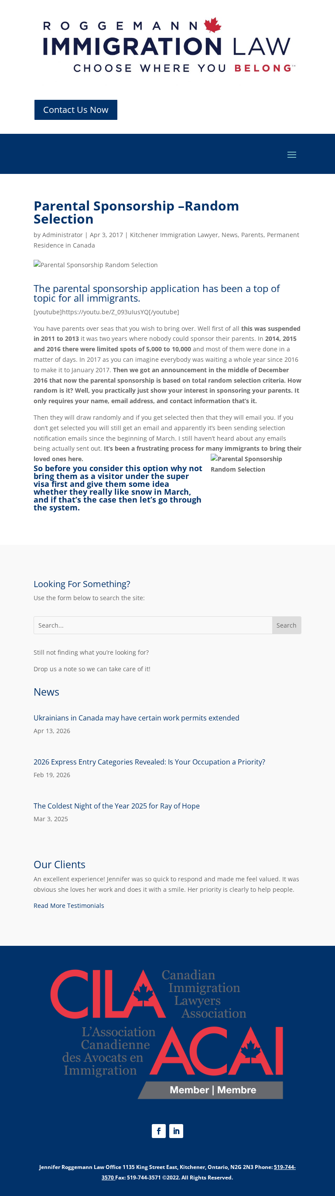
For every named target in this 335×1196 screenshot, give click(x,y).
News (230, 235)
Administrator (62, 235)
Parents (252, 235)
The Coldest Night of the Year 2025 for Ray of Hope (117, 806)
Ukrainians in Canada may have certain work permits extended (136, 718)
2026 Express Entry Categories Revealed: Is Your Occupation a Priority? (149, 762)
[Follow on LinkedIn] (176, 1131)
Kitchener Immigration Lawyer (174, 235)
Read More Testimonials (69, 905)
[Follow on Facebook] (159, 1131)
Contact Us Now (76, 110)
